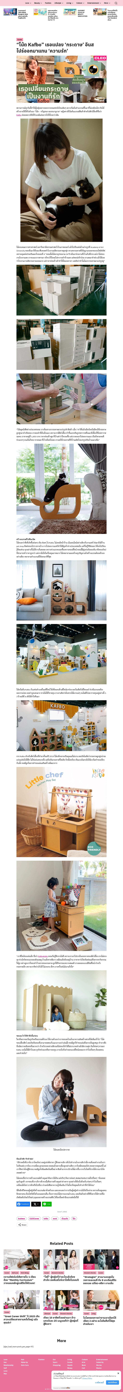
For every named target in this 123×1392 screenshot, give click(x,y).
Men (5, 1373)
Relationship (8, 1365)
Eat (54, 1359)
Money (69, 1368)
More (106, 3)
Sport (55, 1362)
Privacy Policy (87, 1378)
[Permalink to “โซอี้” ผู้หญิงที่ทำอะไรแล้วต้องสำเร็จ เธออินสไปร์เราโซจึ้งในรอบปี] (61, 1259)
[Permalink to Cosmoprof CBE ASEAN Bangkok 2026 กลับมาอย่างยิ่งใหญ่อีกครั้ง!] (10, 11)
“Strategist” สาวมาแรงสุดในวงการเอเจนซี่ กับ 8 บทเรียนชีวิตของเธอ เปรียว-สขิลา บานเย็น (99, 1280)
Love (27, 3)
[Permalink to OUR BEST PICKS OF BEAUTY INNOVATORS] (70, 11)
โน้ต (74, 1218)
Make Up (24, 1362)
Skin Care (25, 1365)
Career (19, 39)
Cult (83, 1368)
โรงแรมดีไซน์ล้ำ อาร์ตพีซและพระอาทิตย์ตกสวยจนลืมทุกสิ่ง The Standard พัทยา (112, 15)
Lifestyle (58, 3)
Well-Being (25, 1273)
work (55, 1218)
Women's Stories (57, 1273)
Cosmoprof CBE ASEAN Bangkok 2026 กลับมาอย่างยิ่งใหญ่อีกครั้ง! (23, 14)
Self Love (15, 1273)
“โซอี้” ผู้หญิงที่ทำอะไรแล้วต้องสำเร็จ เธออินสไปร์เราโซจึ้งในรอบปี (61, 1278)
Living (68, 3)
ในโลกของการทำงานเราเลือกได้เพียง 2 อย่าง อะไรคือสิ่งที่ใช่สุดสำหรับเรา (99, 1321)
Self (5, 1368)
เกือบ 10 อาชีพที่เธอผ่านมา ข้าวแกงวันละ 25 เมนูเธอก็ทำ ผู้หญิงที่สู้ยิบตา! (60, 1321)
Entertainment (93, 3)
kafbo (46, 1218)
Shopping (56, 1365)
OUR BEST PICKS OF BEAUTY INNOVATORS (82, 13)
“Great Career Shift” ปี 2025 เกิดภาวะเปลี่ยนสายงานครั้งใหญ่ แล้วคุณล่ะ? (22, 1319)
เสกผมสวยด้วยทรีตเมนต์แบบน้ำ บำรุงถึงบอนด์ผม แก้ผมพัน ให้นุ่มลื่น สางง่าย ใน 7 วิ (53, 15)
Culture (79, 3)
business (21, 1218)
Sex (5, 1362)
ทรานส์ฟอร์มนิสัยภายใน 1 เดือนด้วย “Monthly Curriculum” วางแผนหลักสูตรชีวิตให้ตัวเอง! (20, 1280)
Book (84, 1365)
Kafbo (18, 115)
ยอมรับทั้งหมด (112, 1382)
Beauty (37, 3)
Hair (22, 1359)
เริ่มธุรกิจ (65, 1218)
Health (69, 1365)
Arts (83, 1362)
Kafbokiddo (43, 956)
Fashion (48, 3)
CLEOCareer (34, 1218)
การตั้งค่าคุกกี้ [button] (99, 1382)
